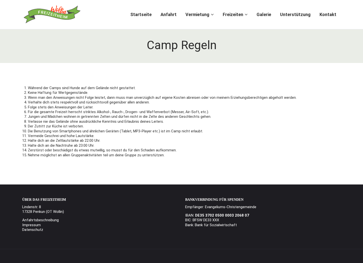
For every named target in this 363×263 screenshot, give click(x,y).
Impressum (31, 225)
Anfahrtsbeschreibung (40, 220)
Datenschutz (32, 229)
